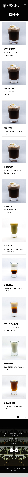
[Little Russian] (14, 387)
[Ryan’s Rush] (14, 348)
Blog (20, 433)
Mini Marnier (9, 88)
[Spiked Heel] (14, 269)
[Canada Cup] (14, 191)
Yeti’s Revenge (9, 49)
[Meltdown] (14, 112)
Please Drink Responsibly (12, 441)
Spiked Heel (8, 285)
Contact (14, 443)
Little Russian (9, 403)
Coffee (8, 35)
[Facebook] (12, 450)
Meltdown (8, 128)
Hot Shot (15, 35)
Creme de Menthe (15, 231)
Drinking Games (16, 436)
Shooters (19, 35)
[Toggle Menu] (25, 5)
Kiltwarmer (8, 167)
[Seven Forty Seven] (14, 308)
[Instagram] (16, 450)
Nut (17, 310)
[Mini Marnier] (14, 73)
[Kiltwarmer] (14, 151)
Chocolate (7, 113)
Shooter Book (12, 438)
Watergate (8, 245)
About (6, 436)
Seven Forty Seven (11, 324)
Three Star (19, 350)
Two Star (20, 153)
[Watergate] (14, 230)
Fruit (11, 35)
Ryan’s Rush (8, 363)
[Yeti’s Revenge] (14, 33)
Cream (9, 193)
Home (5, 433)
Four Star (13, 193)
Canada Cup (8, 206)
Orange (14, 74)
